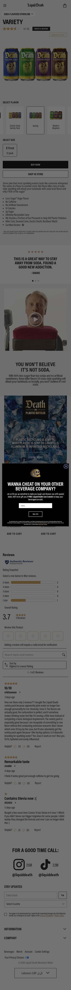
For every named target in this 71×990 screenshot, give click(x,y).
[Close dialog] (66, 466)
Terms (46, 524)
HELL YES (35, 514)
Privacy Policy (41, 524)
